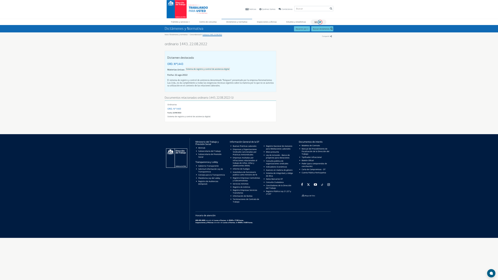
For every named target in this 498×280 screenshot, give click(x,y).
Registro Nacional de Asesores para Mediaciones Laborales (279, 147)
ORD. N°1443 (175, 64)
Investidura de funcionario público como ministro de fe (245, 173)
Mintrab (201, 148)
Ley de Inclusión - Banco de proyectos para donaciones (278, 156)
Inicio (166, 34)
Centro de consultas (208, 22)
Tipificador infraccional (312, 157)
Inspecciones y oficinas (267, 22)
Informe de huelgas (241, 169)
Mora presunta (272, 152)
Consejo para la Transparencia (211, 175)
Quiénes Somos (268, 9)
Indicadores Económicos (276, 167)
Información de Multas (243, 196)
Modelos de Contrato (311, 145)
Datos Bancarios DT (274, 179)
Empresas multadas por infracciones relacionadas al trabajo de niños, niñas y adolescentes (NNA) (245, 161)
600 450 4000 (200, 220)
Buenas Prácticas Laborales (245, 146)
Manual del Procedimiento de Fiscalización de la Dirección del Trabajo (315, 151)
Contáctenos (287, 9)
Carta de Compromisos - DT (314, 169)
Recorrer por (301, 29)
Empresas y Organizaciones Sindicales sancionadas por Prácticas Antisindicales (245, 152)
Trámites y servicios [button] (180, 22)
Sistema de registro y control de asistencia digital (207, 69)
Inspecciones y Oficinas (204, 222)
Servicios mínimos (240, 184)
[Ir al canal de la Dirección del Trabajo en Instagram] (328, 185)
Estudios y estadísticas (296, 22)
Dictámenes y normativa (236, 22)
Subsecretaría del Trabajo (209, 151)
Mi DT (318, 22)
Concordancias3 (195, 34)
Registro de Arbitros (241, 187)
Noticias (252, 9)
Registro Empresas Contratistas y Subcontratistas (246, 179)
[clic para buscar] (331, 8)
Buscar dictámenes (321, 29)
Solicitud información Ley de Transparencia (210, 170)
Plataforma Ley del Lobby (209, 178)
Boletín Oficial (308, 160)
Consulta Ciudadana (275, 182)
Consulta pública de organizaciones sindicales (277, 162)
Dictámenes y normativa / (179, 34)
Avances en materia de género (279, 170)
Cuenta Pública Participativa (314, 172)
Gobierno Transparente (208, 166)
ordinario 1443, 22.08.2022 (212, 34)
